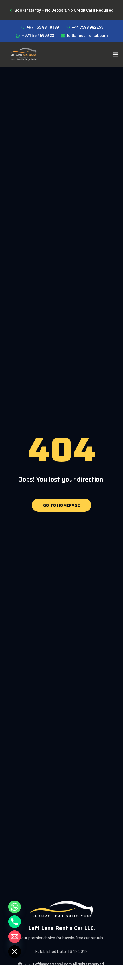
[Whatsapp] (14, 907)
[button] (115, 54)
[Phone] (14, 921)
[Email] (14, 936)
